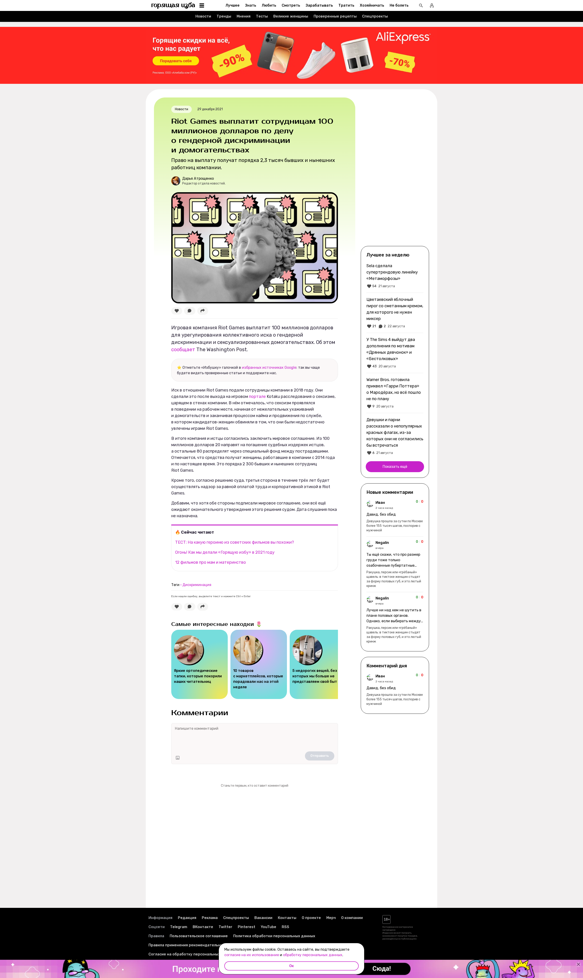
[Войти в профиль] (431, 5)
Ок (291, 966)
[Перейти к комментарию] (395, 516)
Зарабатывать (319, 5)
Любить (269, 5)
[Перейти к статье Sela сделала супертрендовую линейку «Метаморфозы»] (395, 276)
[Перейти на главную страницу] (173, 5)
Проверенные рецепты (335, 16)
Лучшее (232, 5)
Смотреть (291, 5)
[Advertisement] (395, 171)
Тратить (346, 5)
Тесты (262, 16)
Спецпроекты (375, 16)
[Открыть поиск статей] (421, 5)
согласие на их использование (251, 955)
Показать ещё (395, 466)
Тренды (224, 16)
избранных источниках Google (269, 367)
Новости (203, 16)
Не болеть (399, 5)
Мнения (244, 16)
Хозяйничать (372, 5)
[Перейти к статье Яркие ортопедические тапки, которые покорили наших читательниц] (199, 664)
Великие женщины (290, 16)
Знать (250, 5)
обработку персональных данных (312, 955)
